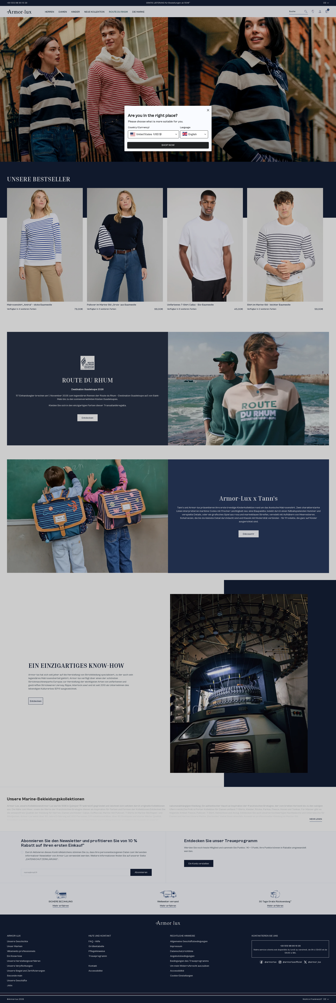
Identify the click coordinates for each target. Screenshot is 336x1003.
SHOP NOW (168, 145)
